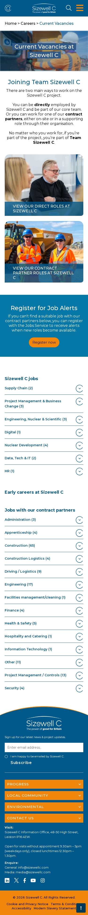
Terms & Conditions (66, 904)
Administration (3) (20, 519)
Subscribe (21, 762)
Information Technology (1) (28, 649)
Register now (44, 342)
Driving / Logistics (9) (23, 571)
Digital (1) (13, 432)
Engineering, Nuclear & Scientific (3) (36, 419)
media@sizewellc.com (33, 872)
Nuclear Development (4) (26, 445)
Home (11, 23)
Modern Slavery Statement (55, 908)
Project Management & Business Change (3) (33, 403)
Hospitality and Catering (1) (28, 636)
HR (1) (9, 471)
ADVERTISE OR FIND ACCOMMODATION (9, 8)
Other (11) (13, 662)
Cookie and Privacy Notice (27, 904)
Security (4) (14, 688)
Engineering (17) (19, 584)
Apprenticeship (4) (21, 532)
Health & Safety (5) (21, 623)
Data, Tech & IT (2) (20, 458)
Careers (28, 23)
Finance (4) (14, 610)
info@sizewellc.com (33, 867)
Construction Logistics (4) (27, 558)
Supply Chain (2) (19, 388)
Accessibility (21, 908)
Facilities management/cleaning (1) (35, 597)
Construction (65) (20, 545)
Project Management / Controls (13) (35, 675)
